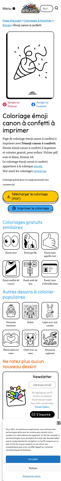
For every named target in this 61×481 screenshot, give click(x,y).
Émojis (7, 25)
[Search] (56, 8)
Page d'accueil (12, 20)
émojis (38, 166)
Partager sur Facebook (42, 104)
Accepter (33, 459)
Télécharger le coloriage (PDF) (30, 196)
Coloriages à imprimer (37, 20)
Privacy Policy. (42, 406)
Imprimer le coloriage (33, 208)
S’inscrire (43, 414)
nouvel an (40, 171)
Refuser (33, 468)
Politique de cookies (32, 476)
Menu (7, 8)
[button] (58, 423)
